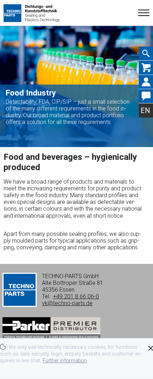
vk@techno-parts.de (67, 303)
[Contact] (146, 96)
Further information (65, 361)
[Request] (146, 68)
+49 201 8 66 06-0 (76, 296)
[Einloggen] (146, 82)
